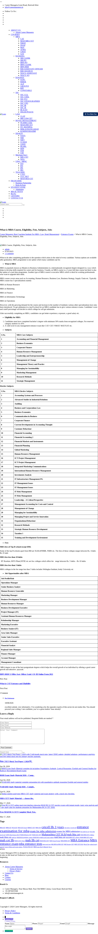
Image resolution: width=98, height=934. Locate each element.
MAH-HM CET (26, 125)
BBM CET (9, 827)
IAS (21, 164)
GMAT (23, 52)
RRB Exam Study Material (40, 847)
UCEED (23, 142)
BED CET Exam (22, 827)
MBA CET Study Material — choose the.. (17, 798)
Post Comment (6, 748)
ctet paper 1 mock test (70, 827)
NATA (22, 136)
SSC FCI (23, 99)
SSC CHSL (24, 97)
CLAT (22, 116)
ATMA (23, 50)
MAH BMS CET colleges (73, 837)
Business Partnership (23, 183)
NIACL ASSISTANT (28, 73)
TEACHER (20, 172)
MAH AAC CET (36, 835)
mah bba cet (73, 834)
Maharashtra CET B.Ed (54, 834)
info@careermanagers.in (14, 7)
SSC (17, 93)
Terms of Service (16, 869)
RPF (22, 88)
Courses (8, 880)
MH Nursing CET (69, 844)
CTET (22, 174)
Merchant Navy (21, 155)
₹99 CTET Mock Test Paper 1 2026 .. (16, 761)
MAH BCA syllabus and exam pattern (43, 837)
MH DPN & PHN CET (57, 844)
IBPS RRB (24, 67)
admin (7, 249)
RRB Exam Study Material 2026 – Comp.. (17, 775)
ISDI (22, 148)
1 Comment (9, 254)
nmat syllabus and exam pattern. (14, 847)
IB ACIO (23, 110)
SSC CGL (24, 95)
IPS (21, 168)
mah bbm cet (5, 837)
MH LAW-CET (26, 118)
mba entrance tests (30, 844)
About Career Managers (25, 32)
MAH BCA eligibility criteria (25, 837)
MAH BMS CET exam (86, 837)
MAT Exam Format (54, 840)
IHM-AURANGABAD (29, 129)
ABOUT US (16, 30)
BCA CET (14, 827)
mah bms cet (59, 837)
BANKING (20, 56)
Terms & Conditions (12, 913)
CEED (22, 144)
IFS (21, 166)
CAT (22, 39)
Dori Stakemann (9, 698)
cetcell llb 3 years (53, 827)
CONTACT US (17, 198)
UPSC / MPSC (21, 161)
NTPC (22, 80)
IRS (21, 170)
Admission (20, 189)
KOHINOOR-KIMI (28, 131)
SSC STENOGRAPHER (30, 101)
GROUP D (24, 86)
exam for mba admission (43, 831)
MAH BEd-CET (26, 179)
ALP (22, 84)
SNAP (22, 45)
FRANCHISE (16, 181)
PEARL (23, 146)
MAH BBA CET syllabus (87, 835)
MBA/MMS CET (65, 840)
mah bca (14, 837)
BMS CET (38, 827)
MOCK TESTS (17, 192)
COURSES (15, 34)
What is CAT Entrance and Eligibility (15, 684)
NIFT (22, 140)
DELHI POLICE (26, 112)
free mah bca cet (84, 831)
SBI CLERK (25, 58)
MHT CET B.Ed (78, 844)
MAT (22, 47)
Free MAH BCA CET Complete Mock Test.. (18, 812)
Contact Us (9, 873)
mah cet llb (7, 840)
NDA (22, 159)
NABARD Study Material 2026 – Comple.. (17, 787)
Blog (6, 875)
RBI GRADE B (26, 71)
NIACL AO (24, 75)
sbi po (50, 847)
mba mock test (47, 844)
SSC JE (23, 108)
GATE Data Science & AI (13, 835)
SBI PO (23, 60)
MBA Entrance (80, 840)
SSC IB (23, 105)
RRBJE (23, 82)
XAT (22, 54)
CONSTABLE (26, 90)
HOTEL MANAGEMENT (26, 121)
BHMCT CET (31, 827)
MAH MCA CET (44, 840)
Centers (8, 877)
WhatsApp (9, 931)
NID (22, 138)
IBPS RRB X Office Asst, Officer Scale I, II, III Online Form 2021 (26, 674)
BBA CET (2, 827)
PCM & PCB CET (28, 847)
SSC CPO (24, 103)
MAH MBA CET (27, 41)
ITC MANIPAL (26, 127)
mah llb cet (32, 840)
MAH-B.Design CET (26, 835)
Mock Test (87, 844)
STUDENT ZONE (18, 187)
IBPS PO (23, 62)
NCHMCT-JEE (26, 123)
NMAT (23, 43)
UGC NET (24, 176)
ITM (22, 151)
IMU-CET (24, 157)
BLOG (13, 194)
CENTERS (15, 196)
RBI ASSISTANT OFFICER (31, 69)
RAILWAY (20, 77)
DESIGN (19, 133)
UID (22, 153)
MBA (18, 37)
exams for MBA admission (68, 831)
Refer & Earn (21, 185)
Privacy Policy (15, 871)
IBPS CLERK (25, 65)
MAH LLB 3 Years (19, 840)
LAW (18, 114)
